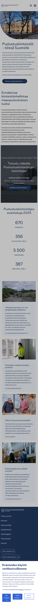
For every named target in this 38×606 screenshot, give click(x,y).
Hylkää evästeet (16, 597)
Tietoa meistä (6, 516)
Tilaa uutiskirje (7, 551)
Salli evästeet (6, 597)
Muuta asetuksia (28, 597)
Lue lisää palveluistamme (13, 499)
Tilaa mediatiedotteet (9, 557)
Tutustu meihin (10, 437)
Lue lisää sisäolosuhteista (13, 388)
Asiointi (4, 543)
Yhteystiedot (6, 538)
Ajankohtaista (6, 529)
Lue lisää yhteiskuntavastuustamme (16, 333)
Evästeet (21, 589)
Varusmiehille (6, 525)
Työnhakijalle (6, 534)
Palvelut (4, 520)
